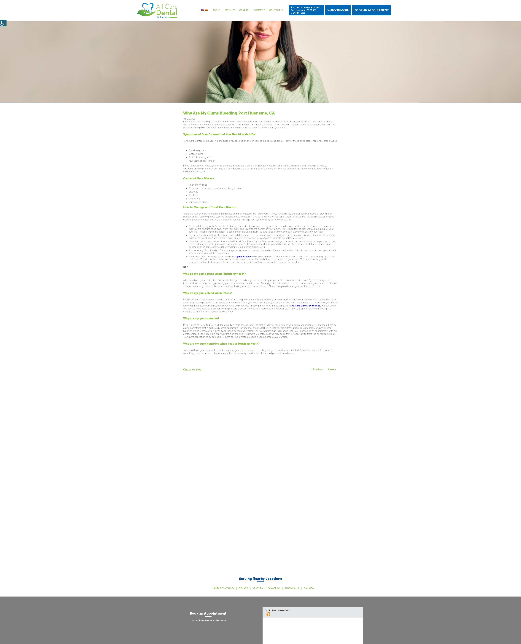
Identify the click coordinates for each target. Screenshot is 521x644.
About (216, 10)
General (244, 10)
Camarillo (274, 588)
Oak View (309, 588)
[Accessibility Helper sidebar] (3, 23)
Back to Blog (193, 369)
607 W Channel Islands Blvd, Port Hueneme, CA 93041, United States (306, 10)
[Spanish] (206, 10)
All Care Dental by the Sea (306, 305)
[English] (202, 10)
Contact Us (276, 10)
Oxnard (243, 588)
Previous (318, 369)
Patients (230, 10)
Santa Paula (292, 588)
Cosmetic (259, 10)
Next (331, 369)
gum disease (244, 256)
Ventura (258, 588)
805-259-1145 (197, 171)
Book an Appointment (371, 10)
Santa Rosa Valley (223, 588)
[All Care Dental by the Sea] (157, 10)
